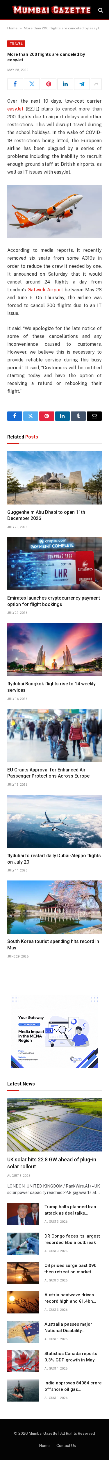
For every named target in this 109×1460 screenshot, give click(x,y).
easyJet (15, 109)
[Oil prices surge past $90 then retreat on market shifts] (23, 1273)
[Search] (100, 10)
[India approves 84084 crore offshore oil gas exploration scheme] (23, 1390)
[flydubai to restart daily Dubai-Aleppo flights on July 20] (54, 821)
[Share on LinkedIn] (65, 84)
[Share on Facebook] (15, 84)
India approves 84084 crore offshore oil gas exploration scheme (73, 1389)
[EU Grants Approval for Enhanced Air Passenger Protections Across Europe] (54, 735)
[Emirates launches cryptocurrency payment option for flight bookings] (54, 563)
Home (12, 28)
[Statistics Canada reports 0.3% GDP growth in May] (23, 1361)
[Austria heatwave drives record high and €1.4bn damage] (23, 1302)
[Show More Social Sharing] (96, 84)
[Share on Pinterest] (48, 84)
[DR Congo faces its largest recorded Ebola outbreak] (23, 1244)
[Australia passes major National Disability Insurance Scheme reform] (23, 1332)
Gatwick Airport (45, 290)
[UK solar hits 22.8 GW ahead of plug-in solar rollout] (54, 1124)
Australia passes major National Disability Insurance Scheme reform (71, 1330)
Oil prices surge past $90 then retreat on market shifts (70, 1272)
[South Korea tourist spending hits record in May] (54, 907)
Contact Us (66, 1445)
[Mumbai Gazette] (51, 10)
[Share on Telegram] (82, 84)
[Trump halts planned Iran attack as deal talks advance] (23, 1214)
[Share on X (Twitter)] (32, 84)
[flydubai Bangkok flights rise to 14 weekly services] (54, 649)
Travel (16, 43)
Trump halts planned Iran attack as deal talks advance (70, 1213)
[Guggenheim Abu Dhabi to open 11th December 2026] (54, 478)
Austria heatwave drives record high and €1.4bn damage (69, 1301)
